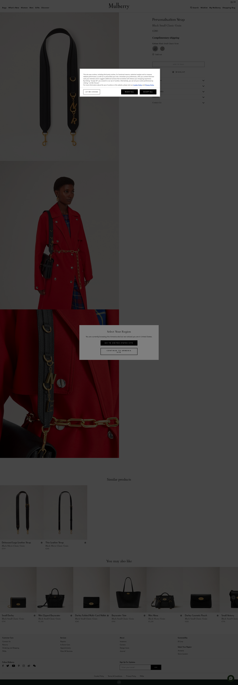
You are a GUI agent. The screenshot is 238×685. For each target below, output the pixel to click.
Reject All (129, 92)
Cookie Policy (137, 85)
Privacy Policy (149, 85)
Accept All (148, 92)
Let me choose (91, 92)
